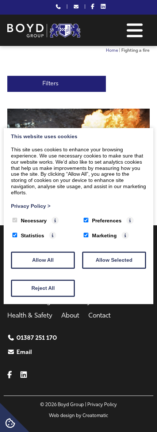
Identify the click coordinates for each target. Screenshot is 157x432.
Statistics (32, 235)
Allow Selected (114, 260)
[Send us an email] (76, 7)
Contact (99, 316)
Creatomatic (95, 415)
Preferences (107, 221)
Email (24, 352)
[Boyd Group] (43, 36)
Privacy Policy (30, 206)
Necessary (34, 221)
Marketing (104, 235)
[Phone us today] (58, 7)
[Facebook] (92, 7)
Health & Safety (29, 316)
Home (112, 50)
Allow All (43, 260)
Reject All (43, 288)
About (70, 316)
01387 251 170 (36, 338)
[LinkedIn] (103, 7)
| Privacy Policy (101, 404)
